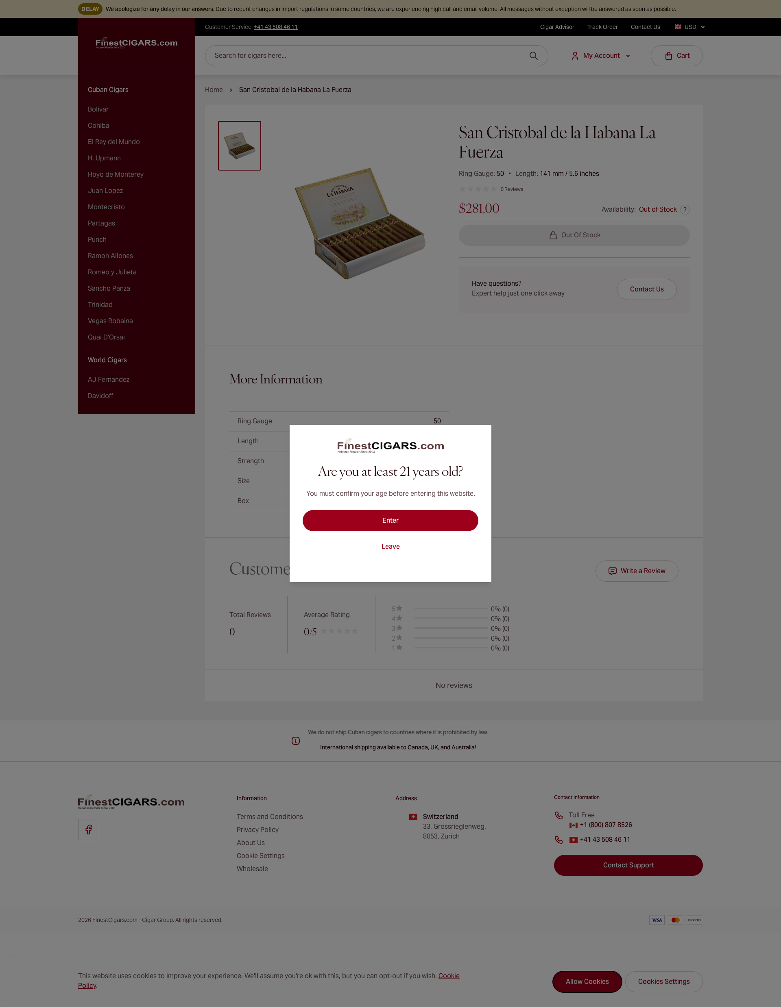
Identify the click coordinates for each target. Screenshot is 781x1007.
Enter (390, 520)
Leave (391, 546)
